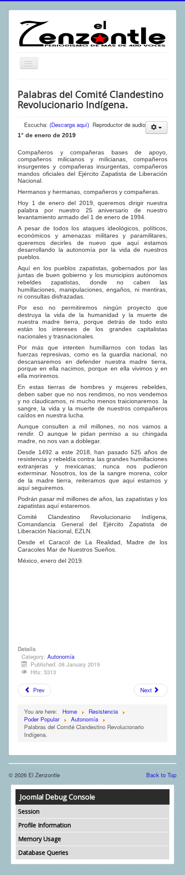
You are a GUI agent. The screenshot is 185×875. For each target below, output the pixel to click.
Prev (38, 690)
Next (147, 690)
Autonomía (60, 656)
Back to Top (161, 775)
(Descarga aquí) (69, 125)
